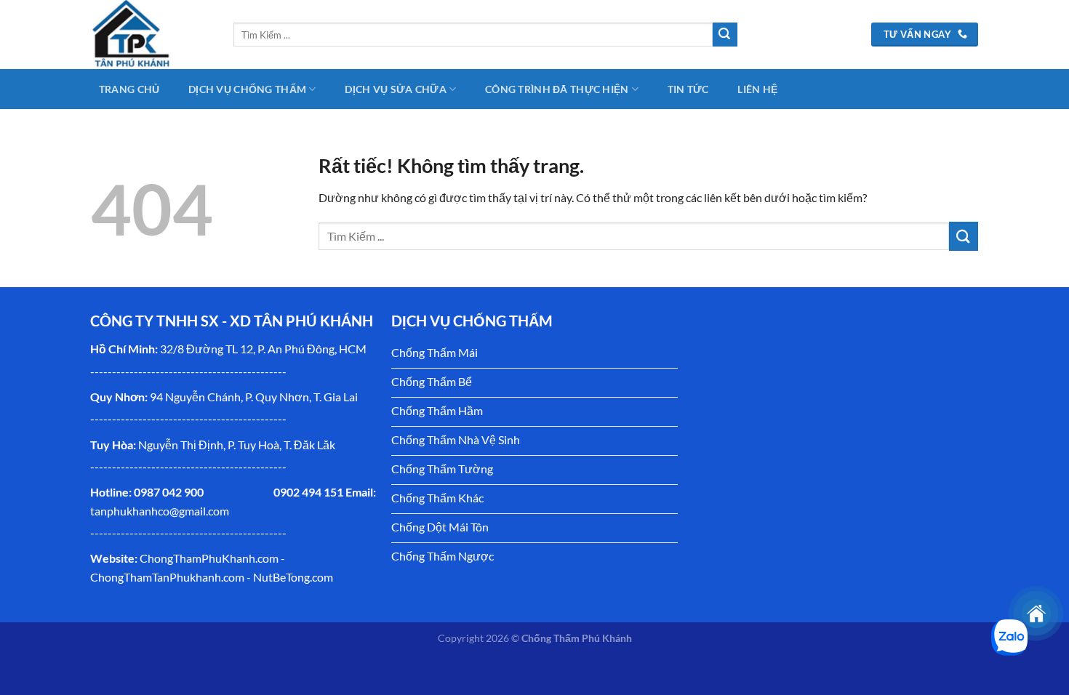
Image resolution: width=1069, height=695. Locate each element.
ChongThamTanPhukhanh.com (167, 577)
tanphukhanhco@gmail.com (159, 511)
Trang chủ (129, 89)
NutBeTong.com (293, 577)
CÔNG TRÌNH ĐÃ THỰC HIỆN (557, 89)
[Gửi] (725, 35)
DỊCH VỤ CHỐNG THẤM (247, 89)
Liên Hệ (757, 89)
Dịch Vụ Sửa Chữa (396, 89)
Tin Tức (688, 89)
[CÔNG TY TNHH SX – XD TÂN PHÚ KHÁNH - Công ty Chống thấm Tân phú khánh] (151, 34)
